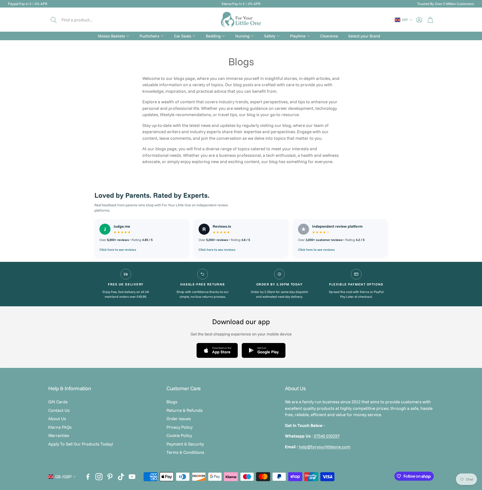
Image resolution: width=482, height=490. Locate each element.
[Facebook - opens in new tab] (87, 476)
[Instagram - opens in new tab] (98, 476)
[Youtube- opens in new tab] (132, 476)
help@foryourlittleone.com (324, 446)
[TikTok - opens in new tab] (121, 476)
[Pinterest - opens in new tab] (109, 476)
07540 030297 (327, 435)
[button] (82, 20)
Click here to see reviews (117, 250)
